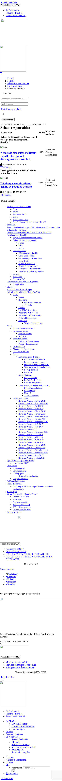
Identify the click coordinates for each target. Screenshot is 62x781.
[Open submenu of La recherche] (19, 737)
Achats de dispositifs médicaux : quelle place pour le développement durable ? (18, 156)
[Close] (2, 680)
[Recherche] (7, 765)
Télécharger (5, 167)
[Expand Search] (9, 765)
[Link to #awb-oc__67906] (1, 73)
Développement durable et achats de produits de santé (16, 185)
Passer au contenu (9, 2)
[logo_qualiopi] (31, 629)
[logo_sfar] (14, 44)
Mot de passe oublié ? (11, 109)
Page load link (7, 677)
